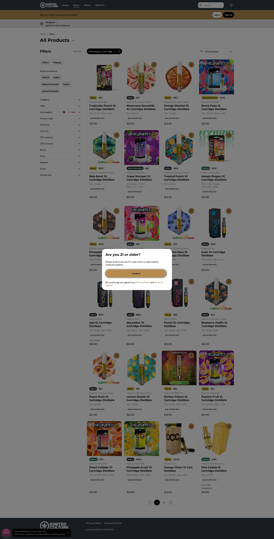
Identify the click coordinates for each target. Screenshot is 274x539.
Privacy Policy (143, 282)
